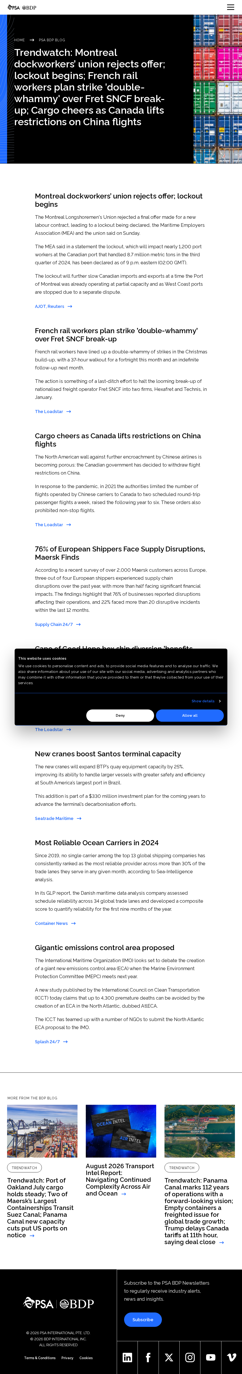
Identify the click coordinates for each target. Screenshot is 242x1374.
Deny (120, 715)
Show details (203, 701)
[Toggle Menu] (231, 7)
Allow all (190, 715)
